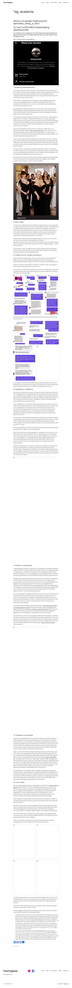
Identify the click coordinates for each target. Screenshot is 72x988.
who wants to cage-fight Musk (40, 609)
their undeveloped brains (36, 130)
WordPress (66, 983)
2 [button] (43, 160)
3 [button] (40, 590)
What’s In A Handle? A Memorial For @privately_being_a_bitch (30, 22)
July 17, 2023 (16, 946)
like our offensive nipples (48, 622)
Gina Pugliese (8, 2)
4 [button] (44, 779)
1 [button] (36, 135)
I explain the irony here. (52, 932)
